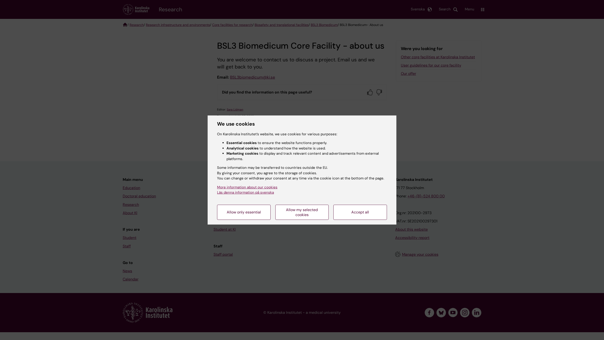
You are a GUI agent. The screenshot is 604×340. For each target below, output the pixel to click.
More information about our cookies (247, 187)
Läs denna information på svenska (245, 192)
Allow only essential (244, 212)
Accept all (360, 212)
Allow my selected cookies (302, 212)
